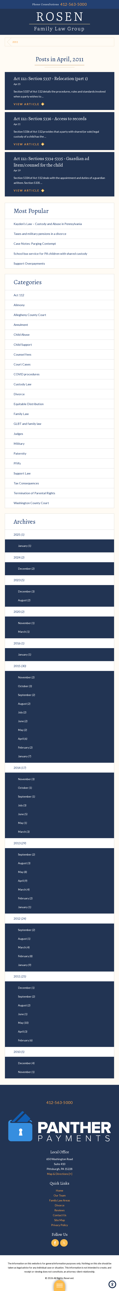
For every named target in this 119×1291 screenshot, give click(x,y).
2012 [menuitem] (20, 918)
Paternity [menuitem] (20, 453)
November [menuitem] (26, 623)
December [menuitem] (26, 568)
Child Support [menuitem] (23, 344)
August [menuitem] (24, 600)
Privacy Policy (59, 1225)
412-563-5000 (73, 4)
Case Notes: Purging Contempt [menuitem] (35, 243)
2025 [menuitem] (19, 534)
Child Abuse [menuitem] (22, 334)
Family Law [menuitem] (21, 414)
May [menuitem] (22, 730)
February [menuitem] (25, 747)
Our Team (60, 1195)
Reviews (59, 1210)
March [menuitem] (24, 631)
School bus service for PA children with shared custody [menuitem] (50, 253)
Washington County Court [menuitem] (31, 503)
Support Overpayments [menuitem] (29, 263)
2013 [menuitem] (20, 843)
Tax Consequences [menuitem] (26, 483)
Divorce (59, 1205)
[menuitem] (59, 1190)
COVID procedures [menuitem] (27, 374)
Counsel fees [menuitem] (22, 354)
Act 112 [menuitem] (19, 295)
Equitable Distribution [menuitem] (29, 404)
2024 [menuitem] (19, 557)
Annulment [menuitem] (21, 324)
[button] (112, 1284)
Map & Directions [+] (59, 1174)
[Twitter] (64, 1243)
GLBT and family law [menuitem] (27, 423)
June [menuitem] (22, 721)
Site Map (59, 1220)
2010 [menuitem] (19, 1052)
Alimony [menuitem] (19, 305)
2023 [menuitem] (19, 580)
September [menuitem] (26, 695)
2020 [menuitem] (19, 611)
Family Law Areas (59, 1200)
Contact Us (59, 1215)
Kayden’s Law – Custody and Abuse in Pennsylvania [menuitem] (48, 224)
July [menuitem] (22, 712)
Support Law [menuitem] (22, 473)
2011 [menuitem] (20, 976)
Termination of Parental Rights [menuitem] (34, 493)
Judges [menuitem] (18, 433)
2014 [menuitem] (20, 767)
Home (59, 1190)
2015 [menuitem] (20, 666)
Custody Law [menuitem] (22, 384)
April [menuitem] (22, 738)
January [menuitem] (24, 545)
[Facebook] (55, 1243)
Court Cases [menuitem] (22, 364)
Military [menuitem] (19, 443)
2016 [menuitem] (19, 643)
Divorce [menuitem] (19, 394)
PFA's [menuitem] (17, 463)
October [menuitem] (25, 686)
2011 (15, 41)
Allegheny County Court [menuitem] (30, 315)
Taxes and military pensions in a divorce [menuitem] (40, 233)
